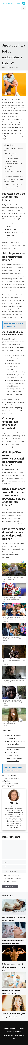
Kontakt (21, 1028)
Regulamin (10, 1032)
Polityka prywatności (10, 1028)
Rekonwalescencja (10, 776)
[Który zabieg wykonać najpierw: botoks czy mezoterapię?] (14, 930)
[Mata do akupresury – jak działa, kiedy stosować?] (14, 907)
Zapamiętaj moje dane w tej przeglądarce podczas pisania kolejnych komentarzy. (13, 878)
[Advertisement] (14, 27)
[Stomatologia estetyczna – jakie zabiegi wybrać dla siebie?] (14, 1003)
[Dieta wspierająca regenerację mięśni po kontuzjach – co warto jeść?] (14, 953)
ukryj (13, 145)
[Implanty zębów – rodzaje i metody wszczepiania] (14, 980)
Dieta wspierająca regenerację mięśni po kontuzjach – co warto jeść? (13, 967)
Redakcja (18, 1032)
